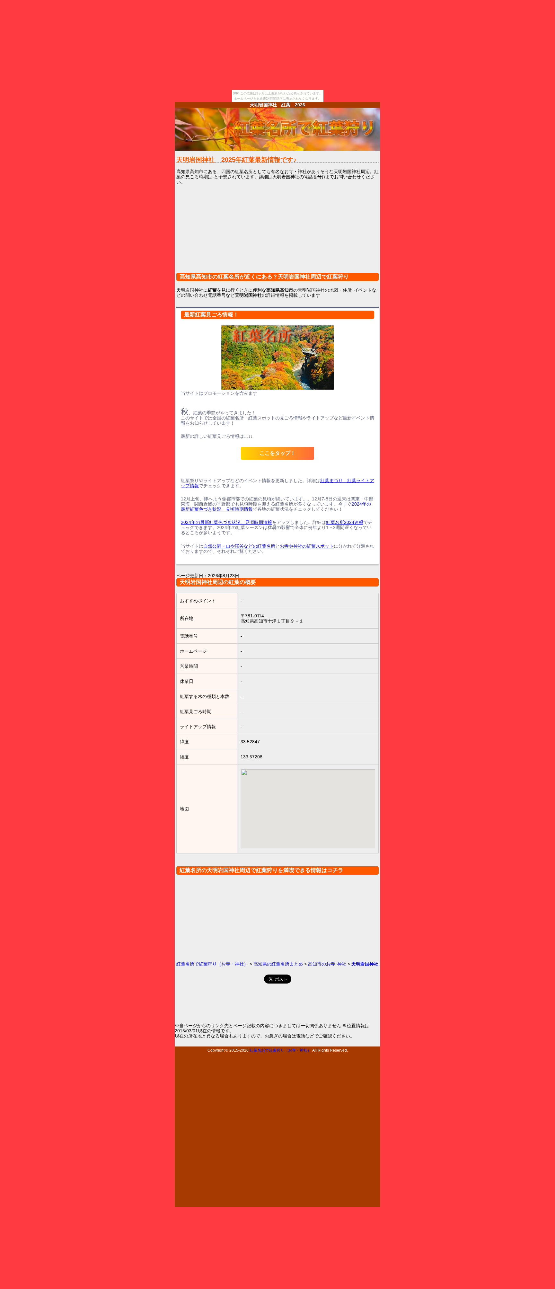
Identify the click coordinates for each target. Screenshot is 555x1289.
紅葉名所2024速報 (344, 522)
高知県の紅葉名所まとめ (278, 964)
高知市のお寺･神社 (327, 964)
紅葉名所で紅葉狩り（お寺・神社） (212, 964)
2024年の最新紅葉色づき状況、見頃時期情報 (226, 522)
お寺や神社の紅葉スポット (307, 546)
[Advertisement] (277, 232)
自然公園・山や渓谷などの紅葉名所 (239, 546)
